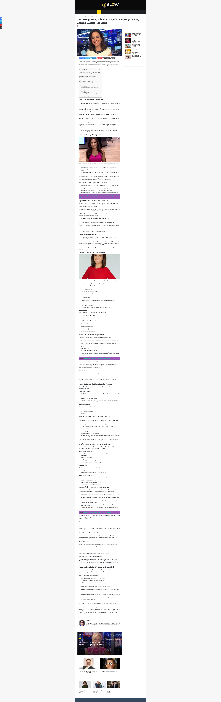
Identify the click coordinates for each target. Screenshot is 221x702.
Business (94, 12)
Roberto (80, 26)
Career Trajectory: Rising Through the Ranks (87, 78)
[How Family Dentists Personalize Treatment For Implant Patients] (128, 57)
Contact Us (139, 699)
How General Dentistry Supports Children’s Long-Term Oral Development (137, 51)
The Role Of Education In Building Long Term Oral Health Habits (136, 45)
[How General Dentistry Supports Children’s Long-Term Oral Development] (128, 51)
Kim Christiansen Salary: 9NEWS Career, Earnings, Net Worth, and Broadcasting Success (84, 690)
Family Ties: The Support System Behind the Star (88, 76)
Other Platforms (84, 91)
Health (109, 12)
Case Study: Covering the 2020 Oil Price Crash (88, 82)
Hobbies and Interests (85, 85)
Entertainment (104, 12)
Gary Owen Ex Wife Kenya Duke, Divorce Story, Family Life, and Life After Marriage (98, 690)
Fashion (113, 12)
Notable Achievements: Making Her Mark (86, 81)
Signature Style (84, 80)
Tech (117, 12)
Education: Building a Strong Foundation (86, 73)
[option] (99, 643)
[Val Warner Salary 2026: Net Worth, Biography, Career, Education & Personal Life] (128, 35)
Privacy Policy (135, 699)
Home (91, 12)
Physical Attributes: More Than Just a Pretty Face (88, 75)
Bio (80, 16)
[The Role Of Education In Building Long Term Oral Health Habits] (128, 46)
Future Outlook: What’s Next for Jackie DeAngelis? (88, 93)
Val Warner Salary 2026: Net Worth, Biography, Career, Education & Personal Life (136, 34)
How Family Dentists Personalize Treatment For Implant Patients (136, 56)
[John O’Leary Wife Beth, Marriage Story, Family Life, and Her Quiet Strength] (113, 684)
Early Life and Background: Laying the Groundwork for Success (90, 72)
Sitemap (142, 699)
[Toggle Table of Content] (99, 69)
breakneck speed (98, 601)
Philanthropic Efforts (84, 86)
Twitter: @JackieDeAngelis (85, 90)
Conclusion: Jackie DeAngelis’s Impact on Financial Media (89, 96)
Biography (99, 12)
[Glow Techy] (110, 5)
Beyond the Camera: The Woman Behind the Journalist (89, 83)
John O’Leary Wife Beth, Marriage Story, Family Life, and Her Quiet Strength (112, 690)
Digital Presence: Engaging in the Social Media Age (88, 88)
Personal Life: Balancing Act (84, 77)
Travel (120, 12)
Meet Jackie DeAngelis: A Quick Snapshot (86, 71)
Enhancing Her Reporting (85, 92)
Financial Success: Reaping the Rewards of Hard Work (89, 87)
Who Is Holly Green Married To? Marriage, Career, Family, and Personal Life (90, 644)
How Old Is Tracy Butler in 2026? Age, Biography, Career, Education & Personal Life (137, 40)
